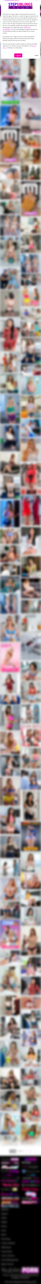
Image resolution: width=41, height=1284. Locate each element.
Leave (36, 55)
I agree (18, 55)
